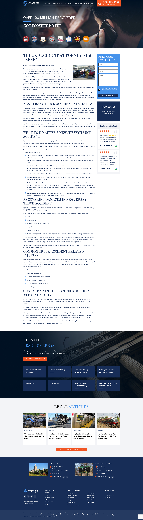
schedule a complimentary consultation (52, 321)
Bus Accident (90, 500)
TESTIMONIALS (79, 3)
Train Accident (90, 502)
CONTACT (87, 3)
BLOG (46, 504)
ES (92, 3)
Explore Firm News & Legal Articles (71, 449)
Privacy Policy (108, 492)
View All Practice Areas (73, 505)
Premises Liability (71, 502)
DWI (66, 3)
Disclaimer (107, 497)
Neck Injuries (90, 497)
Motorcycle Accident (72, 495)
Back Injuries (90, 495)
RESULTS (70, 3)
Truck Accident (91, 493)
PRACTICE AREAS (49, 502)
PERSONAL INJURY (58, 3)
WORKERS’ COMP (49, 497)
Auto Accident (70, 493)
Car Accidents (70, 497)
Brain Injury (69, 500)
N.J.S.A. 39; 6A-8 (32, 210)
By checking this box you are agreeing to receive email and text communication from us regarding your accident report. (110, 89)
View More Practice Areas (34, 359)
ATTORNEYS (47, 3)
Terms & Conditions (109, 495)
